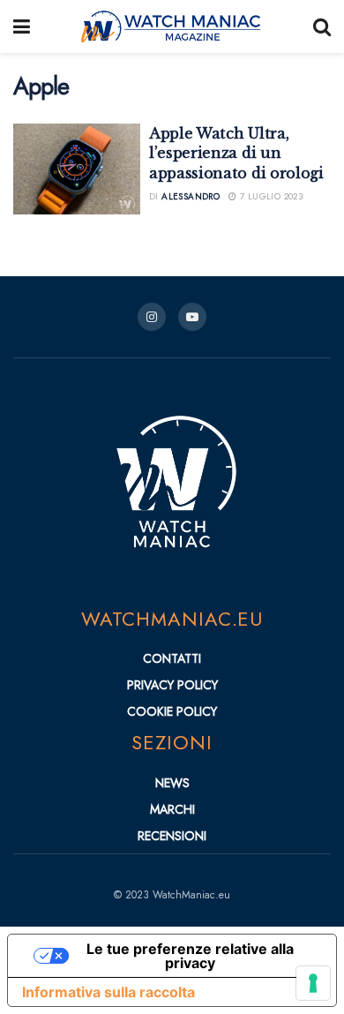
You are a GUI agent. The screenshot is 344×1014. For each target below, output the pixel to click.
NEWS (172, 783)
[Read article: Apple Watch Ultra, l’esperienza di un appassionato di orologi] (76, 169)
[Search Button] (322, 26)
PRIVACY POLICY (172, 685)
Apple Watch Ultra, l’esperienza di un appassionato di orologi (236, 153)
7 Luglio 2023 (270, 196)
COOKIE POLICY (172, 711)
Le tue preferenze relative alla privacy (190, 956)
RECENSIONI (172, 836)
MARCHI (172, 809)
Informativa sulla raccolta (108, 992)
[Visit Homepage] (172, 26)
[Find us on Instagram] (152, 317)
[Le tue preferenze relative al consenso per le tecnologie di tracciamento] (313, 983)
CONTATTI (172, 658)
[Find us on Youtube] (192, 317)
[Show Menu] (21, 26)
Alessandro (190, 196)
